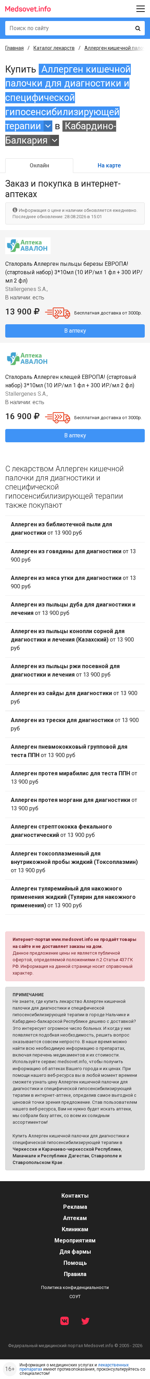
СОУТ (75, 1296)
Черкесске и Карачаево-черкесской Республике (67, 1149)
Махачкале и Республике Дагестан (51, 1155)
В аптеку (75, 330)
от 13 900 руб (61, 528)
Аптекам (75, 1218)
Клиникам (75, 1229)
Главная (14, 48)
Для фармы (75, 1251)
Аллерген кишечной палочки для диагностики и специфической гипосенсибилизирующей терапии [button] (68, 98)
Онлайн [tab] (39, 165)
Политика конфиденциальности (75, 1287)
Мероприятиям (75, 1240)
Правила (75, 1274)
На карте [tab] (109, 165)
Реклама (75, 1207)
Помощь (75, 1263)
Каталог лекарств (54, 48)
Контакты (75, 1195)
